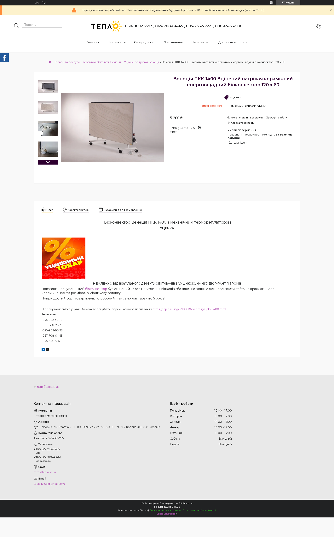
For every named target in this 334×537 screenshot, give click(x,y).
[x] (47, 350)
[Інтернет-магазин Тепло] (106, 26)
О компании (173, 42)
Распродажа (143, 42)
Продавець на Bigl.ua (167, 506)
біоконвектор (96, 289)
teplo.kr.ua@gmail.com (49, 484)
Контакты (200, 42)
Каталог (115, 42)
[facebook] (43, 350)
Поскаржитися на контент (165, 510)
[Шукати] (16, 26)
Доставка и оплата (232, 42)
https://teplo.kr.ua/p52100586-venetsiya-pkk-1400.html (189, 309)
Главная (93, 42)
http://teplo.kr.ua (48, 387)
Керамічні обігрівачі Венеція (101, 62)
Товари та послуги (67, 62)
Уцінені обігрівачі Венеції (141, 62)
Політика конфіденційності (199, 510)
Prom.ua (187, 503)
